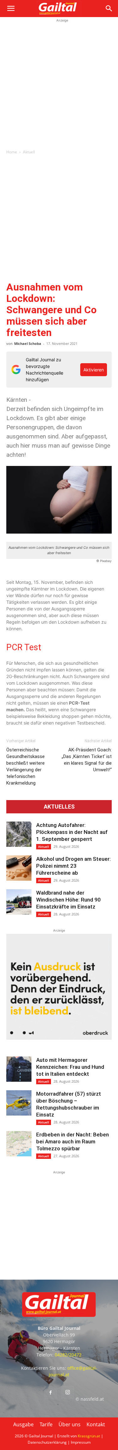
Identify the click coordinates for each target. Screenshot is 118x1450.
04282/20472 (68, 1355)
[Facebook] (50, 1392)
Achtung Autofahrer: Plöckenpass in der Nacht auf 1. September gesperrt (72, 832)
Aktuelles (59, 807)
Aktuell (29, 152)
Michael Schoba (27, 343)
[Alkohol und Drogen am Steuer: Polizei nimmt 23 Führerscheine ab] (18, 868)
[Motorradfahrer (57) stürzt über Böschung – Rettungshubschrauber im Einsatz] (18, 1103)
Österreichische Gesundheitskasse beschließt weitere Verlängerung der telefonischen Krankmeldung (25, 766)
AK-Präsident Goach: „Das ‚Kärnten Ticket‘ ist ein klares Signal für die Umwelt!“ (87, 760)
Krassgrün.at (89, 1436)
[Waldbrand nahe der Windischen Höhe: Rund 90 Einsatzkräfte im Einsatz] (18, 902)
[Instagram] (67, 1392)
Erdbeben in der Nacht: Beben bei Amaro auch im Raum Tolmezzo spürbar (72, 1141)
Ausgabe (23, 1424)
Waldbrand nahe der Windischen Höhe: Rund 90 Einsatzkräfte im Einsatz (68, 900)
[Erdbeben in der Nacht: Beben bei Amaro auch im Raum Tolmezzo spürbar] (18, 1143)
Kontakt (96, 1424)
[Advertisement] (59, 83)
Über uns (70, 1424)
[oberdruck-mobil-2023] (59, 1038)
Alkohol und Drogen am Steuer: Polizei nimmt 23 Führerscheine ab (73, 866)
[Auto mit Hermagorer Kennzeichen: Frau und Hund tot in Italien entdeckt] (18, 1069)
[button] (11, 8)
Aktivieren (93, 369)
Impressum (81, 1442)
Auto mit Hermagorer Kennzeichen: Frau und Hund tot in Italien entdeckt (70, 1067)
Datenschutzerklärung (47, 1442)
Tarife (46, 1424)
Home (11, 152)
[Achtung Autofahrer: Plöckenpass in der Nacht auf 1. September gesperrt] (18, 834)
